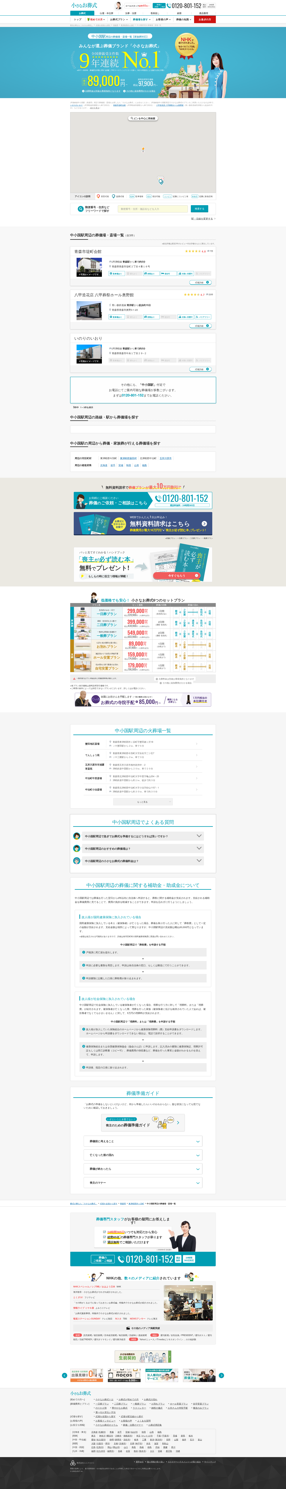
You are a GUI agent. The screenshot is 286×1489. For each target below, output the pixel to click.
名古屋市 (101, 1439)
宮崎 (160, 1450)
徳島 (149, 1447)
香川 (173, 1447)
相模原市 (127, 1435)
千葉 (159, 1435)
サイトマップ (210, 1461)
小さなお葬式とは (104, 1399)
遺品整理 (203, 13)
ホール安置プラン (179, 1403)
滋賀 (156, 1443)
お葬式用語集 (155, 1424)
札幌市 (102, 1431)
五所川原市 (166, 458)
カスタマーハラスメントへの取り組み (184, 1461)
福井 (184, 1439)
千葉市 (165, 1435)
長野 (168, 1439)
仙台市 (134, 1431)
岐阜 (136, 1439)
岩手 (113, 465)
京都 (116, 1443)
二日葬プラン (121, 1403)
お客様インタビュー (105, 1420)
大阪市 (100, 1443)
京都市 (122, 1443)
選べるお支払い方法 (105, 1412)
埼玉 (138, 1435)
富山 (200, 1439)
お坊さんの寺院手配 (178, 1407)
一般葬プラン (139, 1403)
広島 (93, 1447)
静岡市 (118, 1439)
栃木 (191, 1435)
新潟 (152, 1439)
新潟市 (159, 1439)
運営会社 (140, 1461)
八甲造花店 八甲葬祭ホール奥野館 (170, 105)
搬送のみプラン (201, 1407)
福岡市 (110, 1450)
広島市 (100, 1447)
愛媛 (165, 1447)
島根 (142, 1447)
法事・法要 (130, 13)
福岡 (93, 1450)
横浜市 (110, 1435)
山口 (126, 1447)
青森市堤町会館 (119, 105)
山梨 (176, 1439)
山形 (136, 465)
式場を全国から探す (105, 1416)
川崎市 (118, 1435)
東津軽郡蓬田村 (128, 458)
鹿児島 (169, 1450)
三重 (144, 1439)
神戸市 (139, 1443)
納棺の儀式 (157, 1407)
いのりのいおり (76, 105)
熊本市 (142, 1450)
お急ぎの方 (205, 19)
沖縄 (178, 1450)
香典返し (155, 13)
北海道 (103, 465)
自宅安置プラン (201, 1403)
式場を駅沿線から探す (132, 1416)
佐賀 (128, 1450)
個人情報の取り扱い (155, 1461)
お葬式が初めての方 (129, 1399)
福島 (144, 465)
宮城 (120, 465)
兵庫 (132, 1443)
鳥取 (134, 1447)
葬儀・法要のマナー (133, 1424)
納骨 (179, 13)
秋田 (128, 465)
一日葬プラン (102, 1403)
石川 (192, 1439)
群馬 (183, 1435)
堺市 (107, 1443)
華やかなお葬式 (120, 1407)
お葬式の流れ (150, 1399)
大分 (152, 1450)
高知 (157, 1447)
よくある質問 (144, 1420)
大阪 (93, 1443)
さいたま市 (147, 1435)
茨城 (175, 1435)
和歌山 (165, 1443)
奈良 (148, 1443)
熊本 (136, 1450)
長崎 (120, 1450)
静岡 (112, 1439)
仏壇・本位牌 (106, 13)
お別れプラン (158, 1403)
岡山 (110, 1447)
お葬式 (82, 13)
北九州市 (101, 1450)
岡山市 (116, 1447)
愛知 (93, 1439)
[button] (160, 182)
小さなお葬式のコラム (106, 1424)
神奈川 (102, 1435)
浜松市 (126, 1439)
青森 (112, 1431)
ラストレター (139, 1407)
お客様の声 (126, 1420)
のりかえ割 (101, 1407)
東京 (93, 1435)
